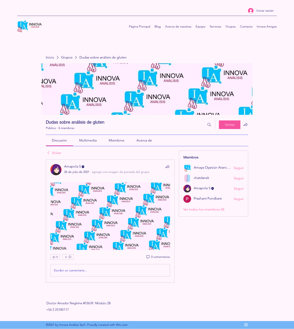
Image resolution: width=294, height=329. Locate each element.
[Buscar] (209, 124)
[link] (59, 140)
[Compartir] (167, 166)
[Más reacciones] (68, 257)
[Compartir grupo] (245, 124)
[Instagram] (246, 325)
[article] (110, 221)
